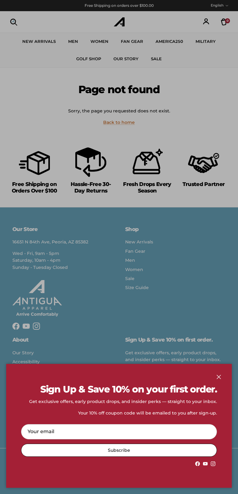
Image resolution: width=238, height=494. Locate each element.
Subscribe (119, 450)
